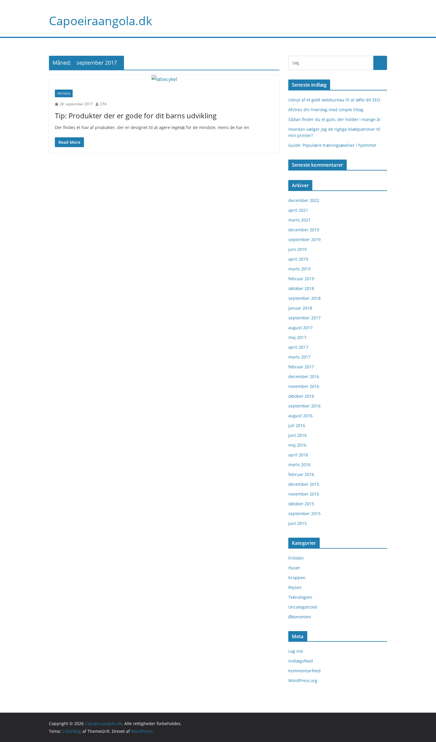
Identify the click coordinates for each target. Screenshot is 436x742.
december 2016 (303, 376)
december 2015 (303, 484)
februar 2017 (301, 367)
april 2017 (298, 347)
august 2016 (300, 415)
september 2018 (304, 298)
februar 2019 (301, 278)
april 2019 (298, 259)
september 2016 (304, 406)
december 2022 (303, 200)
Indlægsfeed (300, 661)
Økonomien (299, 617)
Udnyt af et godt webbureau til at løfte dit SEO (334, 100)
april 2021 (298, 210)
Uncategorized (302, 607)
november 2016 (303, 386)
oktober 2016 (301, 396)
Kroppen (296, 577)
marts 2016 (299, 464)
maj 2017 (297, 337)
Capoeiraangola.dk (100, 20)
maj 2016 (297, 445)
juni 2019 (297, 249)
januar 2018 (300, 308)
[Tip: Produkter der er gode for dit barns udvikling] (164, 79)
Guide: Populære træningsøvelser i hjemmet (332, 145)
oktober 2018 (301, 288)
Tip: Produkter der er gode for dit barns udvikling (136, 115)
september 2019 (304, 239)
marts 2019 (299, 269)
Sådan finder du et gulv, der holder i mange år (334, 119)
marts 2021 (299, 220)
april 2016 (298, 455)
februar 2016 (301, 474)
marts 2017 (299, 357)
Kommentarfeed (304, 670)
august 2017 (300, 327)
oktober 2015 (301, 504)
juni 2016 (297, 435)
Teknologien (300, 597)
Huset (294, 568)
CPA (103, 103)
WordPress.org (302, 680)
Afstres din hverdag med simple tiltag (325, 109)
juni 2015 (297, 523)
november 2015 (303, 494)
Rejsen (295, 587)
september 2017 (304, 318)
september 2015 (304, 513)
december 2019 (303, 230)
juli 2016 (296, 425)
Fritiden (63, 93)
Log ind (295, 651)
